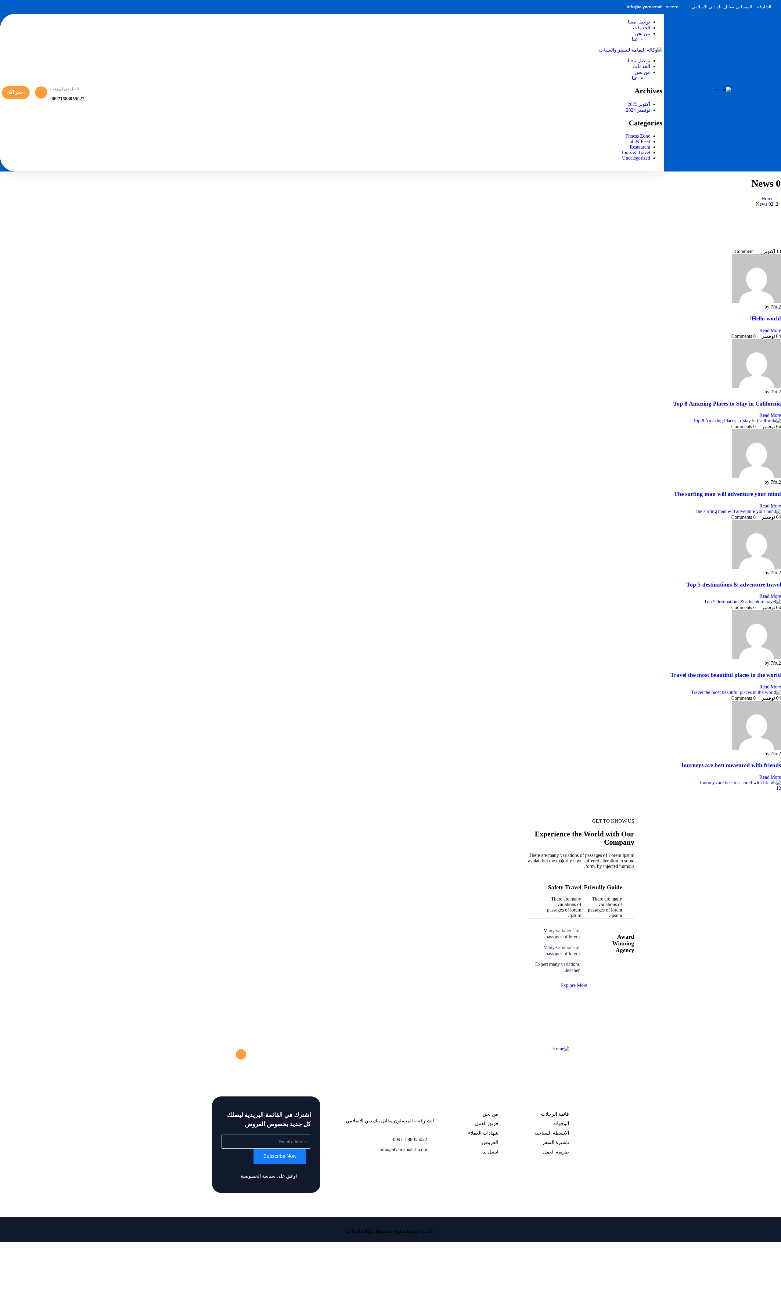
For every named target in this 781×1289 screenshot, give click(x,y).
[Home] (722, 89)
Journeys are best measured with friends (731, 765)
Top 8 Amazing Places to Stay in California (727, 403)
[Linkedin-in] (229, 1054)
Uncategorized (636, 158)
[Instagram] (132, 7)
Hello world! (765, 318)
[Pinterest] (122, 7)
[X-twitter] (241, 1054)
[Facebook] (151, 7)
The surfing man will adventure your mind (727, 494)
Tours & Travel (635, 152)
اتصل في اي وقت (64, 89)
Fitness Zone (637, 136)
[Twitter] (142, 7)
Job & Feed (639, 141)
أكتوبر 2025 (639, 104)
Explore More (573, 985)
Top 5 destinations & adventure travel (733, 584)
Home (767, 198)
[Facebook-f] (253, 1054)
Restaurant (640, 147)
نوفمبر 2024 (638, 110)
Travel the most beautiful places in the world (725, 675)
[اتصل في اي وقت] (41, 92)
